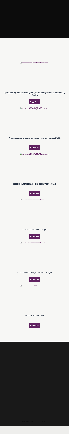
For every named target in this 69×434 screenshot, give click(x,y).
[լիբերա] (34, 299)
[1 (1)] (34, 213)
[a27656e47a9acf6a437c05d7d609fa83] (34, 121)
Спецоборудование (8, 394)
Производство (7, 396)
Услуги (5, 392)
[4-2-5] (34, 256)
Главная (5, 387)
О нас (4, 389)
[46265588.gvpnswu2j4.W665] (34, 167)
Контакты (5, 399)
